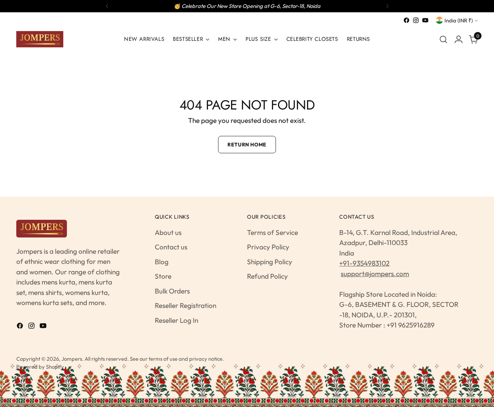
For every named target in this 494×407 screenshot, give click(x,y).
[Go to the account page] (458, 39)
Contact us (171, 247)
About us (168, 232)
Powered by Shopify (40, 366)
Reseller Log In (176, 320)
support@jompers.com (375, 273)
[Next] (387, 6)
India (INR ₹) (458, 20)
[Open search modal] (443, 39)
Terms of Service (272, 232)
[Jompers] (39, 39)
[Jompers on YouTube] (425, 20)
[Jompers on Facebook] (406, 20)
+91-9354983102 (364, 263)
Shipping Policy (269, 261)
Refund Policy (267, 276)
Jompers (71, 358)
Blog (162, 261)
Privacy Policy (268, 247)
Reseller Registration (185, 305)
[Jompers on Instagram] (416, 20)
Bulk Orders (172, 291)
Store (163, 276)
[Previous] (107, 6)
